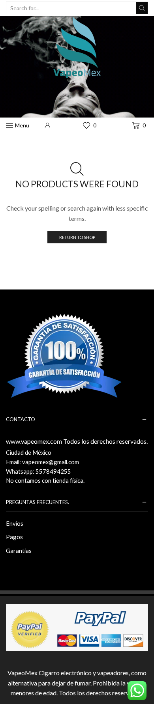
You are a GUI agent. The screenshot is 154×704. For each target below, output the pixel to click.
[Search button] (142, 8)
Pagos (14, 536)
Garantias (19, 550)
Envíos (14, 523)
